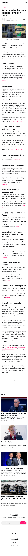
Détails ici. (18, 226)
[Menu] (26, 2)
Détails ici (4, 184)
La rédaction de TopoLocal (12, 19)
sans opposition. (17, 159)
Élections (4, 7)
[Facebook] (15, 533)
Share (23, 19)
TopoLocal (4, 2)
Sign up (14, 542)
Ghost (17, 545)
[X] (12, 533)
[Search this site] (24, 2)
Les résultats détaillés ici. (16, 121)
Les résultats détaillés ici (15, 149)
